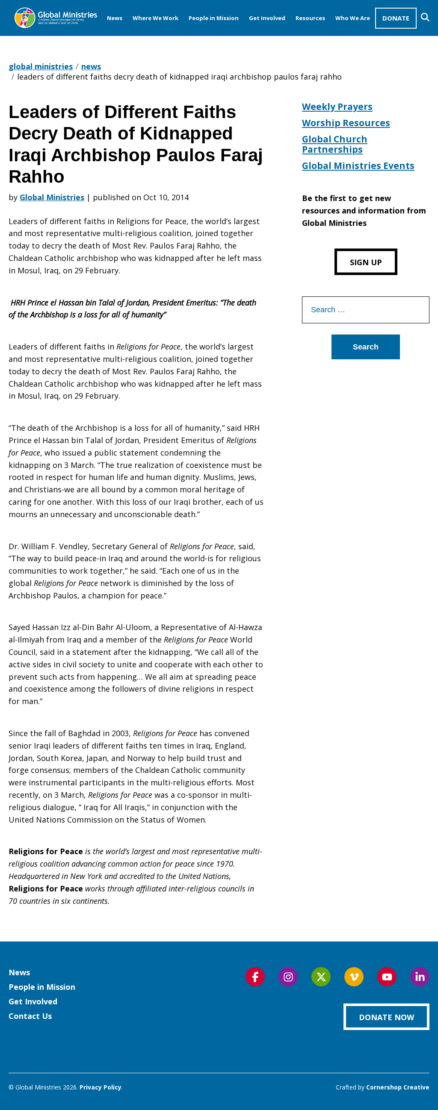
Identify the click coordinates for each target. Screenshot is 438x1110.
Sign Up (366, 262)
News (114, 18)
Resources (310, 18)
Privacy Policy (100, 1087)
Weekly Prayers (337, 106)
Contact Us (30, 1016)
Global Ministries (52, 197)
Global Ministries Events (358, 166)
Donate (395, 18)
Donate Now (386, 1017)
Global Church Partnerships (334, 144)
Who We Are (352, 18)
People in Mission (214, 18)
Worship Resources (346, 123)
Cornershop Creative (397, 1087)
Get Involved (267, 18)
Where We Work (155, 18)
